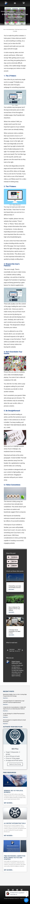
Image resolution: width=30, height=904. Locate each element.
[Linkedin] (21, 890)
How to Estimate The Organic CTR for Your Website (14, 608)
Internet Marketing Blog (10, 29)
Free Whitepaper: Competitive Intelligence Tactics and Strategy (14, 857)
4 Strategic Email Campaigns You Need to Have (14, 631)
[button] (14, 3)
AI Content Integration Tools (15, 823)
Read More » (12, 589)
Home (4, 29)
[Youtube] (17, 890)
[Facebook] (8, 890)
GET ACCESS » (8, 803)
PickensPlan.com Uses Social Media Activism (15, 586)
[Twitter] (13, 890)
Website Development (7, 11)
